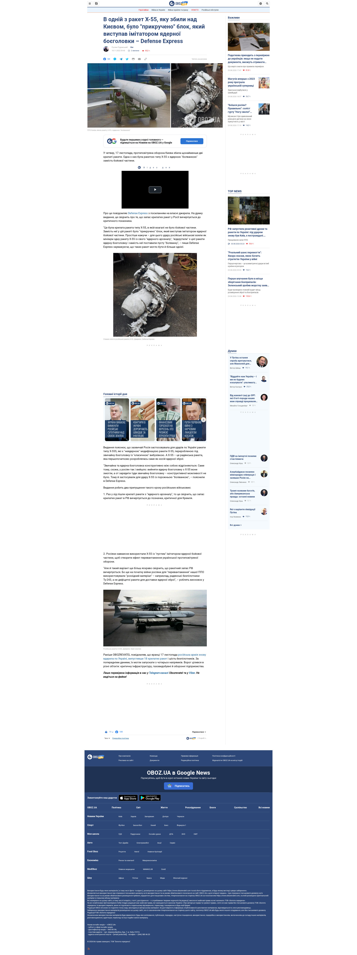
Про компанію (125, 756)
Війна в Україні (158, 10)
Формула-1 (181, 825)
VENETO (195, 10)
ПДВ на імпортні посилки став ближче (243, 457)
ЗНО (183, 834)
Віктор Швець (235, 368)
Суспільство (240, 807)
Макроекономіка (150, 860)
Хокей (153, 825)
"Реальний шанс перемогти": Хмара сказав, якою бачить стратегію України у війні (245, 256)
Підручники (135, 834)
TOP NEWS (235, 191)
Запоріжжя (149, 816)
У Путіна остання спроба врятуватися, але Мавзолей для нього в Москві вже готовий (241, 360)
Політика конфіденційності (223, 756)
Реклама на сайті (126, 760)
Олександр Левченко (238, 482)
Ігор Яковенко (235, 517)
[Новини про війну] (191, 739)
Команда (153, 756)
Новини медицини (127, 869)
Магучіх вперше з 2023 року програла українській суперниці (241, 82)
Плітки (135, 878)
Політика (116, 807)
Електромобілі (143, 843)
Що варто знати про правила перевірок (246, 66)
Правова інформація (189, 756)
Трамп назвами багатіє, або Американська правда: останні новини (242, 493)
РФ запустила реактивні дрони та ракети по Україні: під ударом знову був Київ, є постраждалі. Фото (247, 232)
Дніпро (165, 816)
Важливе (234, 17)
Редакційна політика (120, 738)
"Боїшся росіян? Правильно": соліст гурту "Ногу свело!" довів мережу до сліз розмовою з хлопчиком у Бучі (241, 109)
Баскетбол (137, 825)
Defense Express (138, 213)
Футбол (122, 825)
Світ (138, 807)
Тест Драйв (123, 843)
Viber (192, 672)
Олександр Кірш (236, 463)
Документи (154, 760)
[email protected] (119, 934)
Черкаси (180, 816)
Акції (159, 843)
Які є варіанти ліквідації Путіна (242, 511)
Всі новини (264, 807)
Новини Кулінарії (155, 852)
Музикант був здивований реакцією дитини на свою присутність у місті (240, 119)
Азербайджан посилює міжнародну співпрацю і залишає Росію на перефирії (243, 475)
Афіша (121, 878)
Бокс (166, 825)
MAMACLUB (148, 869)
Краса (149, 878)
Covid (163, 869)
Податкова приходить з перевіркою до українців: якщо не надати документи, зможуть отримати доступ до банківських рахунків (249, 59)
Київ (120, 816)
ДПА (171, 834)
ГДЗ (120, 834)
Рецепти (122, 852)
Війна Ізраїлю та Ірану (178, 10)
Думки (232, 351)
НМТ (196, 834)
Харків (133, 816)
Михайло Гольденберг (239, 406)
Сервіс (172, 843)
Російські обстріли (210, 10)
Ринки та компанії (126, 860)
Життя (164, 807)
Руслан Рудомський (120, 47)
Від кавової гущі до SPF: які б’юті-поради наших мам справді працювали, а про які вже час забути (243, 398)
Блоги (213, 807)
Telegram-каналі (158, 672)
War (131, 47)
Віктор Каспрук (236, 387)
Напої (136, 852)
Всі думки (235, 525)
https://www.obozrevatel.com (179, 891)
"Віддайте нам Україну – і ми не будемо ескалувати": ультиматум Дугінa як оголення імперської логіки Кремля (243, 379)
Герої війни (144, 10)
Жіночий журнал (180, 878)
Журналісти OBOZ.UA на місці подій (227, 760)
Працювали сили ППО (238, 240)
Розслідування (193, 807)
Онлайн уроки (155, 834)
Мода (162, 878)
